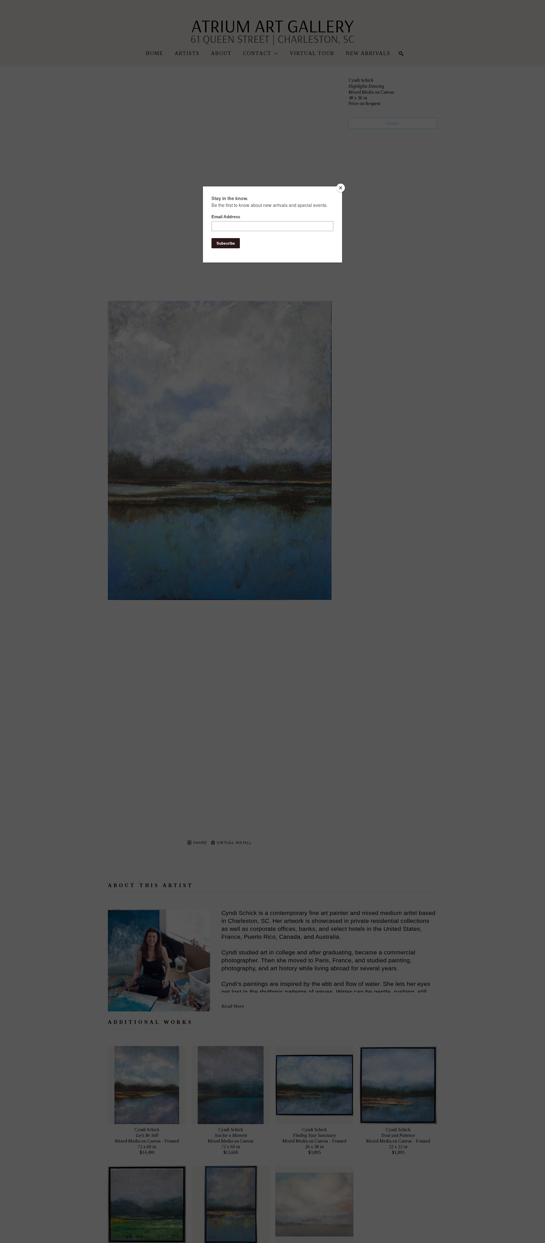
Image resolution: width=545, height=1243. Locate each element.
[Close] (340, 188)
